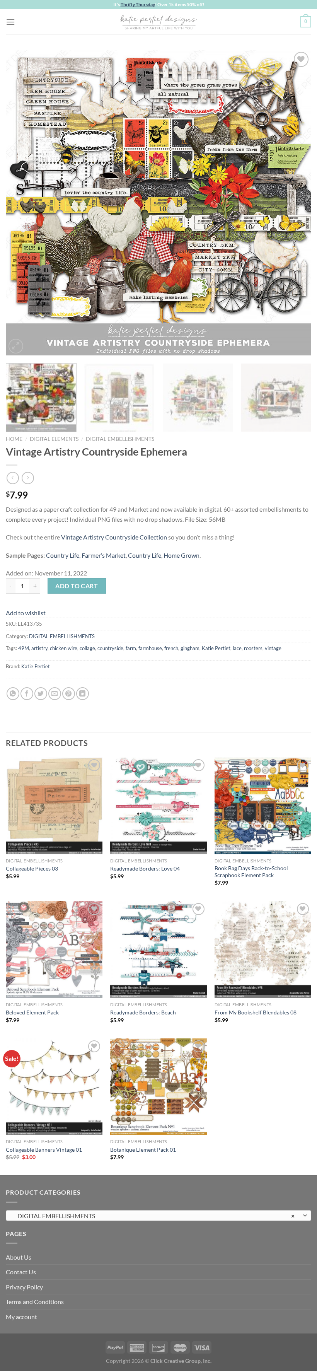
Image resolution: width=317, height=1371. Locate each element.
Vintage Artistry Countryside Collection (114, 537)
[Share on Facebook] (26, 693)
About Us (18, 1257)
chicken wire (63, 648)
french (171, 648)
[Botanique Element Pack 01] (158, 1086)
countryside (110, 648)
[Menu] (10, 21)
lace (237, 648)
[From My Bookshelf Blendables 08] (263, 949)
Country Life (62, 555)
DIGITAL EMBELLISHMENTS (120, 439)
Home (14, 439)
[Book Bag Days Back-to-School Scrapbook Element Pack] (263, 805)
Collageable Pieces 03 (32, 868)
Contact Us (21, 1271)
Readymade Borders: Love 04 (145, 868)
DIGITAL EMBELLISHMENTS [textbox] (154, 1215)
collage (87, 648)
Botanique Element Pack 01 (143, 1149)
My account (21, 1316)
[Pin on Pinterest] (68, 693)
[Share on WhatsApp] (13, 693)
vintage (273, 648)
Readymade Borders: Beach (143, 1012)
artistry (39, 648)
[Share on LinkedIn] (82, 693)
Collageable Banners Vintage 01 (44, 1149)
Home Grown (181, 555)
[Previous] (22, 202)
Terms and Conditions (35, 1301)
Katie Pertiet (216, 648)
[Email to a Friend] (54, 693)
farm (131, 648)
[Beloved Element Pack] (54, 949)
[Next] (295, 202)
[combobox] (158, 1215)
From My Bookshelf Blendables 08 (256, 1012)
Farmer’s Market (104, 555)
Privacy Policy (24, 1287)
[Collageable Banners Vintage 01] (54, 1086)
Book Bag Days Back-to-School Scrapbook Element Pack (251, 872)
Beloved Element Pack (32, 1012)
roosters (253, 648)
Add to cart (76, 585)
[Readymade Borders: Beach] (158, 949)
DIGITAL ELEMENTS (54, 439)
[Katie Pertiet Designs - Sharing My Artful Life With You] (158, 22)
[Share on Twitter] (40, 693)
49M (23, 648)
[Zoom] (16, 346)
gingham (190, 648)
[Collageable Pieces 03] (54, 805)
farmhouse (150, 648)
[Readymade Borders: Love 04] (158, 805)
